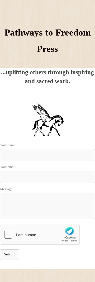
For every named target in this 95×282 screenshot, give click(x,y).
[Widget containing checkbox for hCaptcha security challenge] (40, 235)
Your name (7, 145)
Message (6, 189)
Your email (8, 167)
